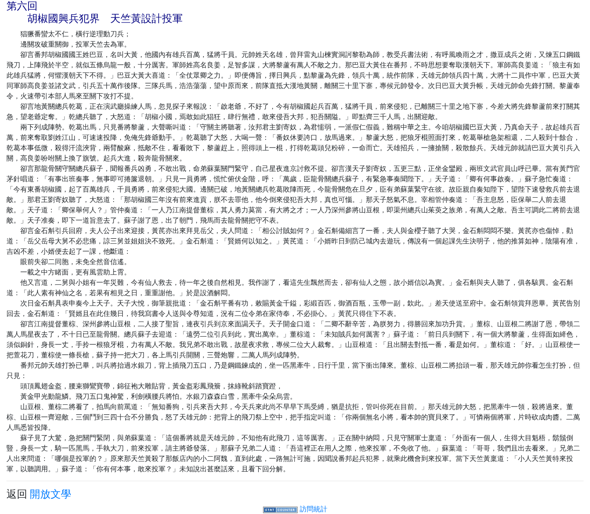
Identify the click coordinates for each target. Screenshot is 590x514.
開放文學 (50, 494)
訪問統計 (313, 509)
